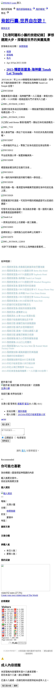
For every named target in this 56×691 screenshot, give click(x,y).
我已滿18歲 (6, 686)
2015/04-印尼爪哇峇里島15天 (31, 414)
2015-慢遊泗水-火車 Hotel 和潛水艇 (18, 316)
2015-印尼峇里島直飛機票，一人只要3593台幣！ (25, 371)
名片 (9, 58)
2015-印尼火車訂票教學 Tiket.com (17, 367)
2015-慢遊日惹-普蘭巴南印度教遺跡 (19, 323)
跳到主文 (5, 28)
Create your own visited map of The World (19, 595)
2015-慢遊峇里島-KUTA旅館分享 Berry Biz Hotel (24, 271)
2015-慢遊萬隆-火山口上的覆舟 (16, 342)
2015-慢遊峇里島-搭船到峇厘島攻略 (19, 308)
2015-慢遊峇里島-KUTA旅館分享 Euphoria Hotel (24, 274)
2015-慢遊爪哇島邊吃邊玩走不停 (17, 319)
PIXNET (13, 651)
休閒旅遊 (23, 46)
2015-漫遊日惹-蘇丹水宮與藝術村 (18, 327)
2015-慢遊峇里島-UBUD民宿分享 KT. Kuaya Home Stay (28, 289)
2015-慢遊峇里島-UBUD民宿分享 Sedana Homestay (25, 297)
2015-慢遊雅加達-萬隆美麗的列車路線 (20, 352)
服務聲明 (29, 654)
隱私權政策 (48, 651)
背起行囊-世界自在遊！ (23, 20)
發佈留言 (5, 441)
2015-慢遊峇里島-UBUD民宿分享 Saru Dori (22, 301)
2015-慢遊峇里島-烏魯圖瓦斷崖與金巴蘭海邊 (23, 267)
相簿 (9, 52)
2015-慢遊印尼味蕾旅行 (13, 356)
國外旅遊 (22, 411)
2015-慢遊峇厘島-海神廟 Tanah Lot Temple (21, 278)
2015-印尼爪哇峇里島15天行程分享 (18, 363)
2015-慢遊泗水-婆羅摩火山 (14, 312)
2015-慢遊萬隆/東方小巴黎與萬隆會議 (20, 338)
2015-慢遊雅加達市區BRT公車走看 (18, 360)
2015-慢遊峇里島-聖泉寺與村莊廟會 (19, 286)
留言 (26, 404)
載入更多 (5, 424)
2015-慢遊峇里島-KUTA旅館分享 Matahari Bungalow (26, 282)
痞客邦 (20, 404)
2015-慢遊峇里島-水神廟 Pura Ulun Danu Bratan (24, 293)
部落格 (10, 55)
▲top (3, 419)
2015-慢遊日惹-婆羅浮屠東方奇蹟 (18, 335)
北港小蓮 (5, 388)
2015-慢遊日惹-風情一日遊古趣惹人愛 (20, 331)
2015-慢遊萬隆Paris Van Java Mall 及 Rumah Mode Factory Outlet (25, 347)
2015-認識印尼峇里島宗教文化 (16, 304)
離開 (15, 686)
